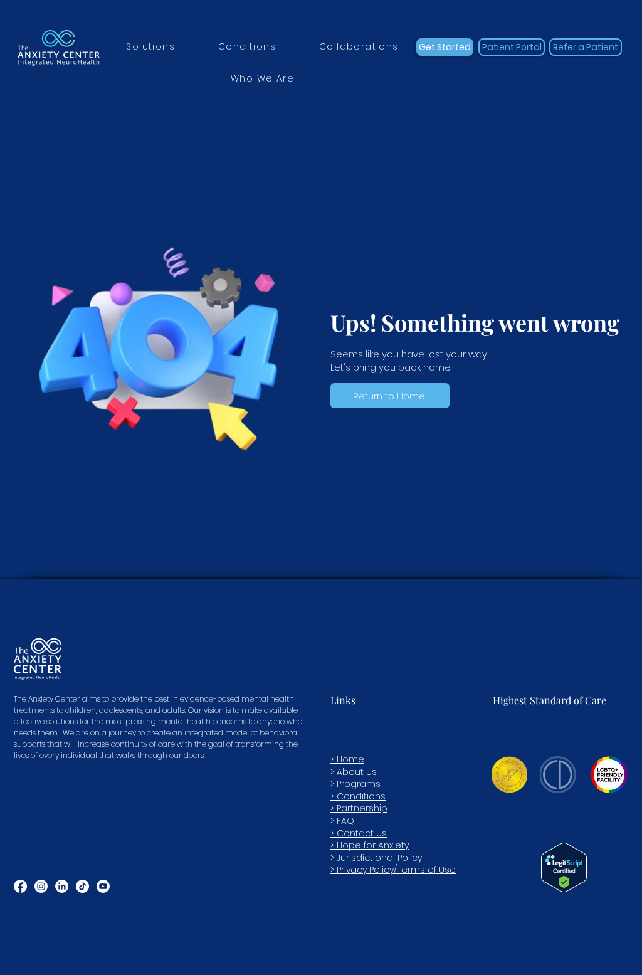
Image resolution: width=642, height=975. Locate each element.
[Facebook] (20, 886)
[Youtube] (103, 886)
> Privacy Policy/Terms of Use (393, 869)
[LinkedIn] (61, 886)
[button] (150, 47)
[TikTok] (82, 886)
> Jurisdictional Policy (376, 857)
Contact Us (362, 833)
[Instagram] (41, 886)
